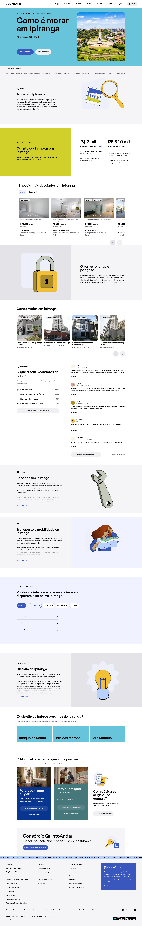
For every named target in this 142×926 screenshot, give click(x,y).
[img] (29, 328)
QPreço (89, 4)
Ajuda (120, 4)
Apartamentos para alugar (34, 808)
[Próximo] (119, 242)
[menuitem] (58, 4)
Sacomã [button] (19, 623)
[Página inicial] (13, 3)
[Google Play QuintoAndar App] (119, 918)
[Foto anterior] (22, 208)
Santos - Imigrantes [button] (23, 630)
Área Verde (63, 605)
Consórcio (100, 4)
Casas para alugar (34, 814)
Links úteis (110, 4)
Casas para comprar (71, 814)
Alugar (57, 4)
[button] (34, 217)
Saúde (75, 605)
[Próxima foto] (45, 208)
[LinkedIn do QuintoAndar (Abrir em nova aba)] (135, 910)
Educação (49, 605)
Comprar (67, 4)
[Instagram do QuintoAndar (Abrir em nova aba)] (127, 910)
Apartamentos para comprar (71, 807)
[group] (34, 217)
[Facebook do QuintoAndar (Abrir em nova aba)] (123, 910)
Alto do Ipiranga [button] (22, 616)
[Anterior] (112, 242)
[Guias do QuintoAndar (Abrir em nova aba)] (131, 910)
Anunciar (78, 4)
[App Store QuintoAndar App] (130, 918)
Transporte (36, 605)
